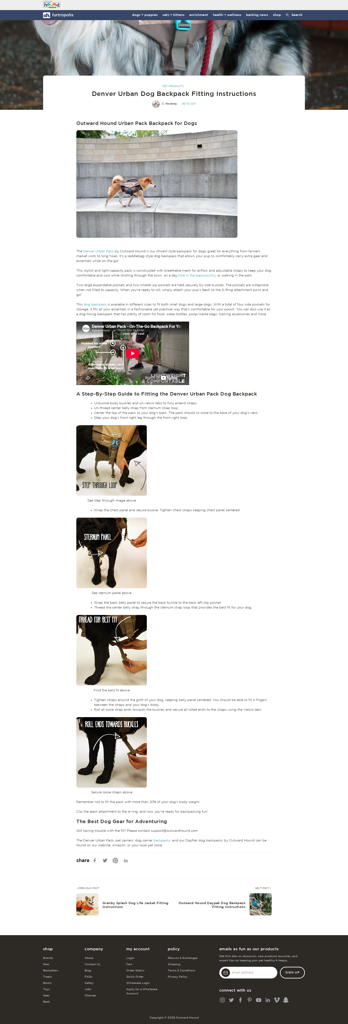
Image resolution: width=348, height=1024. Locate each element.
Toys (46, 989)
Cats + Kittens (173, 15)
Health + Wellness (227, 15)
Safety (89, 983)
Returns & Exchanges (183, 958)
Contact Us (92, 964)
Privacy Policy (177, 977)
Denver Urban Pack (98, 251)
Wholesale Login (138, 983)
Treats (47, 977)
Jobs (88, 989)
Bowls (47, 983)
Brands (48, 958)
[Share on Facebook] (95, 860)
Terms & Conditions (181, 970)
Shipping (174, 964)
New (46, 964)
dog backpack (95, 304)
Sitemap (90, 995)
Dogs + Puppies (145, 15)
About (89, 958)
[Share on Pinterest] (115, 860)
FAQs (88, 977)
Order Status (135, 970)
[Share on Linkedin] (126, 860)
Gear (46, 995)
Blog (88, 970)
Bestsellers (50, 970)
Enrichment (198, 15)
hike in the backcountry (196, 275)
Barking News (257, 15)
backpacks (161, 840)
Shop (277, 15)
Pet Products (173, 86)
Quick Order (135, 977)
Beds (46, 1002)
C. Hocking (169, 104)
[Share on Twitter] (105, 860)
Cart (129, 964)
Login (130, 958)
